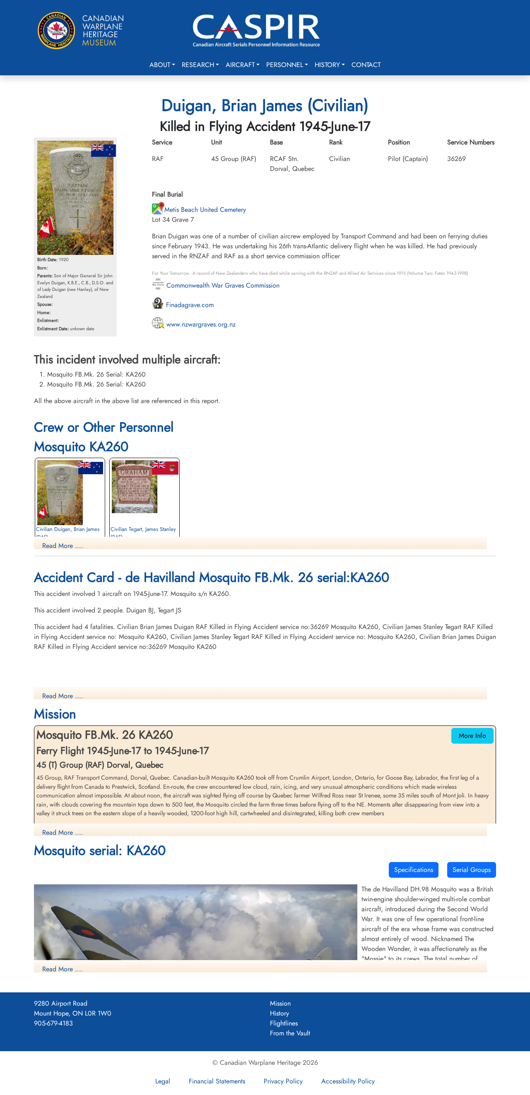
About (159, 65)
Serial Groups (472, 869)
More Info (472, 735)
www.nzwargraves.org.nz (200, 324)
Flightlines (284, 1023)
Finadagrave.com (189, 305)
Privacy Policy (283, 1081)
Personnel (284, 65)
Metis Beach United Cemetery (205, 209)
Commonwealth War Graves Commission (221, 285)
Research (198, 65)
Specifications (413, 869)
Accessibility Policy (348, 1081)
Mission (280, 1003)
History (327, 65)
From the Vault (290, 1033)
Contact (366, 65)
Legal (162, 1081)
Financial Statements (217, 1081)
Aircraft (240, 65)
